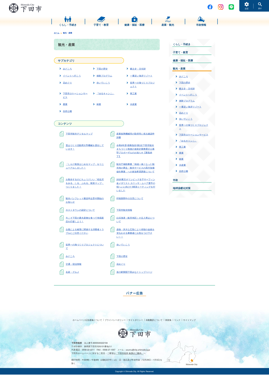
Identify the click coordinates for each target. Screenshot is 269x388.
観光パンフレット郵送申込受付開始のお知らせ (85, 200)
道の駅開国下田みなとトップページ (134, 272)
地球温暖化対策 (182, 188)
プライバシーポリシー (115, 319)
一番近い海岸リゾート (141, 75)
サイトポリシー (135, 319)
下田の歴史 (102, 68)
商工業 (133, 93)
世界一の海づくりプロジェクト (142, 84)
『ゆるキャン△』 (105, 93)
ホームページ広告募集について (87, 319)
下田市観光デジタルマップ (79, 133)
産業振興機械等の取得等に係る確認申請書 (135, 135)
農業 (65, 104)
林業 (99, 104)
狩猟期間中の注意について (129, 198)
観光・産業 (179, 68)
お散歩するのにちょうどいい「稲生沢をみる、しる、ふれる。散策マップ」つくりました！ (85, 183)
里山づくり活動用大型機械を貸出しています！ (85, 147)
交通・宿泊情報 (73, 264)
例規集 (168, 319)
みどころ (67, 68)
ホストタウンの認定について (80, 210)
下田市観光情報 (124, 210)
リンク (177, 319)
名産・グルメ (72, 272)
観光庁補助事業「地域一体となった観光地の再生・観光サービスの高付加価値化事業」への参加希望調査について (135, 167)
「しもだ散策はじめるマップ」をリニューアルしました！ (85, 165)
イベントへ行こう (72, 75)
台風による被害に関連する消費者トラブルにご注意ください (85, 231)
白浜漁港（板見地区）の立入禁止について (135, 219)
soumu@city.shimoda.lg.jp (138, 349)
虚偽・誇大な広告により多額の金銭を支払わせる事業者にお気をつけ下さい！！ (135, 233)
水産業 (133, 104)
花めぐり (67, 82)
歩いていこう (103, 82)
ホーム (56, 32)
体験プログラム (104, 75)
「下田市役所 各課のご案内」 (129, 353)
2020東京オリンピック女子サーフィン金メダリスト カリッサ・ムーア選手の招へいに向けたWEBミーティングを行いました (135, 185)
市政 (175, 180)
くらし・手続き (182, 44)
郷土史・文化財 (138, 68)
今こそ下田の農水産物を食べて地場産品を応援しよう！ (85, 219)
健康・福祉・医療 (183, 60)
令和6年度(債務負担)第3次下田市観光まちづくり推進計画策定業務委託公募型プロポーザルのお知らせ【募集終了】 (135, 151)
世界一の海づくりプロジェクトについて (85, 246)
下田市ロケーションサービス (75, 95)
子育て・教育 (180, 52)
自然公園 (67, 111)
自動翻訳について (154, 319)
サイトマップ (189, 319)
